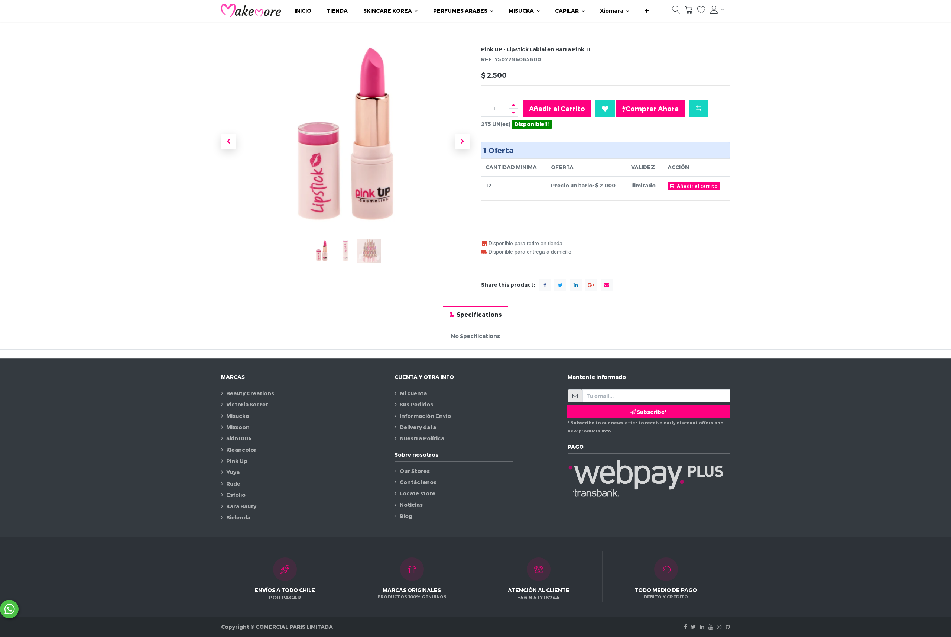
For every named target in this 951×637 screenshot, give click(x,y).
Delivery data (418, 427)
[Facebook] (685, 627)
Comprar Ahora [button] (652, 108)
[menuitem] (303, 11)
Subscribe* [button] (651, 412)
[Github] (728, 627)
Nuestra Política (422, 438)
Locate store (417, 493)
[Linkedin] (702, 627)
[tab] (475, 314)
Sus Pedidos (416, 404)
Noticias (411, 505)
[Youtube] (710, 627)
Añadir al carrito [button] (697, 186)
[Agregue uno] (513, 104)
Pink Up (236, 461)
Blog (406, 516)
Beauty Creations (250, 393)
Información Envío (425, 416)
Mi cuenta (413, 393)
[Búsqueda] (676, 11)
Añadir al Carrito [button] (557, 108)
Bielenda (238, 517)
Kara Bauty (241, 506)
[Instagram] (719, 627)
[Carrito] (689, 11)
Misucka (237, 416)
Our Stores (415, 471)
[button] (647, 11)
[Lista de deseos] (701, 11)
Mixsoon (238, 427)
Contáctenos (418, 482)
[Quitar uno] (513, 112)
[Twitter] (693, 627)
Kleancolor (241, 450)
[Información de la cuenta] (717, 10)
